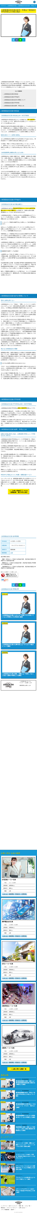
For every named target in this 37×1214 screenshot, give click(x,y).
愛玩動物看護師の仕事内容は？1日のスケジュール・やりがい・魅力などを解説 (26, 1106)
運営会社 (3, 1207)
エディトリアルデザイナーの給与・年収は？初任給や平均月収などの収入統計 (25, 1190)
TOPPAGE (3, 5)
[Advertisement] (18, 61)
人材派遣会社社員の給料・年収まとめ (14, 105)
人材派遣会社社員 (11, 5)
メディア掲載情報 (5, 1209)
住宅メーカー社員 (7, 963)
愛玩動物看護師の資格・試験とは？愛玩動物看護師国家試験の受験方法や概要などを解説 (25, 1083)
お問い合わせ (22, 1207)
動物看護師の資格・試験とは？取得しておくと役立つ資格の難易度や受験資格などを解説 (25, 1129)
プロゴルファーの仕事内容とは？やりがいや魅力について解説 (25, 1178)
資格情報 (11, 894)
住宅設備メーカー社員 (9, 879)
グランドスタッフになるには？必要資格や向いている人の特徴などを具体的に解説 (25, 1167)
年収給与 (17, 894)
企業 (11, 552)
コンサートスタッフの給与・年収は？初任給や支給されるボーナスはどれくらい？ (25, 1156)
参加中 (12, 1209)
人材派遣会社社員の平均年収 (11, 102)
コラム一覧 (27, 1205)
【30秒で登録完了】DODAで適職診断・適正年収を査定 (19, 491)
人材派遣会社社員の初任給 (11, 94)
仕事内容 (23, 894)
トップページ (4, 1205)
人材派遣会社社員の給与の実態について (14, 100)
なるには (4, 894)
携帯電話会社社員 (7, 921)
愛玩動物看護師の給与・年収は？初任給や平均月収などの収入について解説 (25, 1094)
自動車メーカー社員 (8, 1048)
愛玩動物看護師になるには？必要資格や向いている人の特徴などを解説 (25, 1116)
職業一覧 (21, 1205)
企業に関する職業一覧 (19, 1069)
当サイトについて (13, 1205)
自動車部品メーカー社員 (9, 1006)
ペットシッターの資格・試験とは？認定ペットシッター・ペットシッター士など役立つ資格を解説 (25, 1144)
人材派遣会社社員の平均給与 (11, 97)
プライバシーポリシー (12, 1207)
